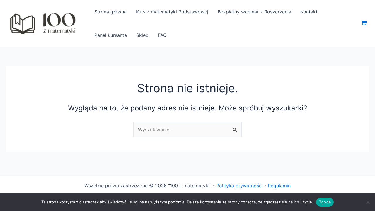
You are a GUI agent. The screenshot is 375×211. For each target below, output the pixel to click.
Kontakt (309, 12)
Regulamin (279, 185)
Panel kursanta (110, 35)
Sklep (142, 35)
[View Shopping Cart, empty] (363, 23)
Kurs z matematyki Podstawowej (172, 12)
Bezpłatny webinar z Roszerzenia (254, 12)
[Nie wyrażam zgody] (368, 202)
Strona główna (110, 12)
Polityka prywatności (239, 185)
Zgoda (325, 202)
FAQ (162, 35)
